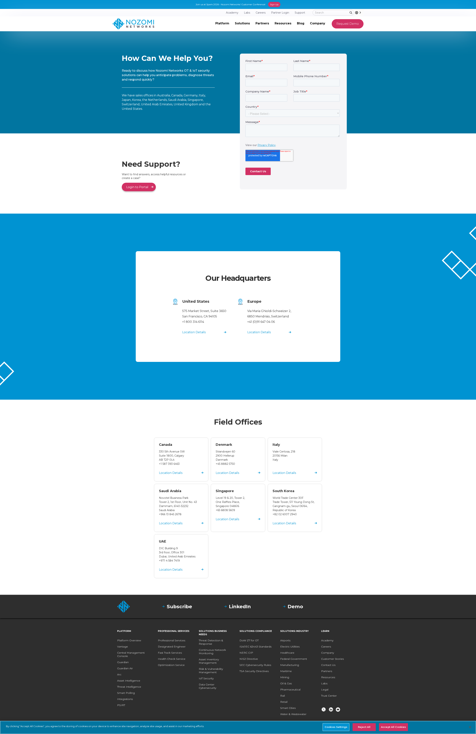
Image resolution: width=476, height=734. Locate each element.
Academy (327, 640)
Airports (285, 640)
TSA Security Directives (254, 671)
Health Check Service (171, 659)
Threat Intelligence (129, 686)
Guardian (123, 662)
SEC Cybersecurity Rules (255, 665)
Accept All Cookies (393, 726)
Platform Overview (129, 640)
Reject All (364, 726)
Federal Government (293, 659)
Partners (326, 671)
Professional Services (171, 640)
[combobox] (359, 12)
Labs (324, 683)
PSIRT (121, 705)
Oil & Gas (286, 683)
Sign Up (274, 4)
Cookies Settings (336, 726)
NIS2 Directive (248, 659)
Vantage (122, 646)
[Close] (470, 727)
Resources (328, 677)
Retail (283, 701)
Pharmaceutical (290, 689)
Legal (324, 689)
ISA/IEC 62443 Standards (255, 646)
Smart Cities (288, 708)
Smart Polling (126, 693)
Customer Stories (332, 659)
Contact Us (328, 665)
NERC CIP (246, 652)
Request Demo (347, 23)
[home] (133, 24)
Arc (119, 674)
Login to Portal (137, 187)
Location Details (194, 332)
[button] (222, 23)
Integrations (125, 699)
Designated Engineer (172, 646)
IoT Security (206, 678)
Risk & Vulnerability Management (211, 670)
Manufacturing (289, 665)
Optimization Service (171, 665)
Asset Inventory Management (209, 661)
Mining (284, 677)
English (363, 12)
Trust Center (329, 695)
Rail (282, 695)
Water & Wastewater (293, 714)
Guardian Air (125, 668)
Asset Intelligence (128, 680)
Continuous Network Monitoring (212, 651)
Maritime (286, 671)
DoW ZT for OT (249, 640)
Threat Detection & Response (211, 642)
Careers (326, 646)
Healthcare (287, 652)
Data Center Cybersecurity (207, 686)
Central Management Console (131, 654)
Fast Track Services (170, 652)
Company (327, 652)
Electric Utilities (290, 646)
